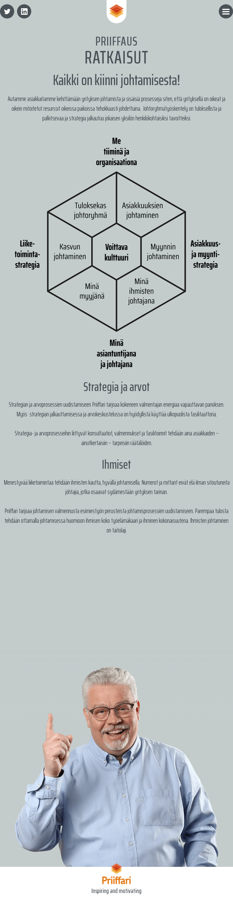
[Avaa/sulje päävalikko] (226, 11)
